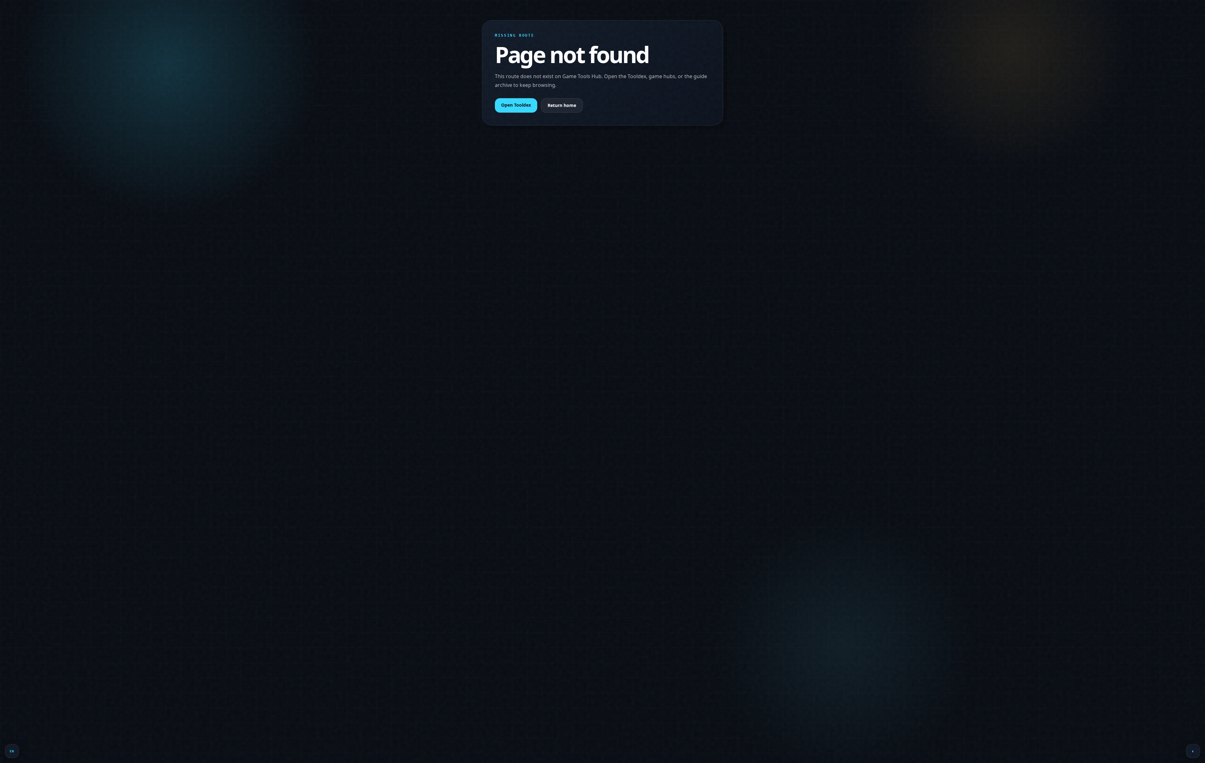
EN (12, 751)
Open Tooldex (516, 105)
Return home (562, 105)
